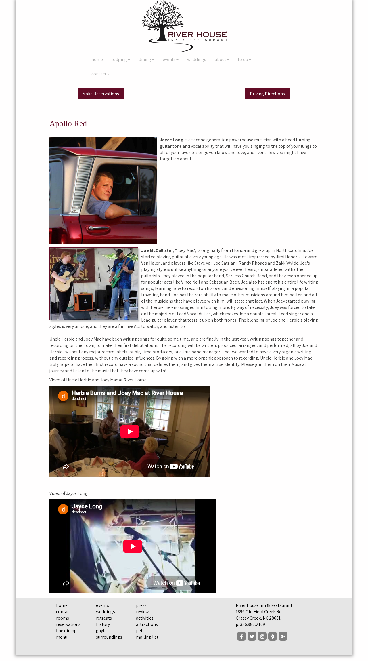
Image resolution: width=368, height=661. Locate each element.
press (141, 605)
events (102, 605)
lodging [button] (119, 59)
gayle (101, 631)
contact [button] (98, 74)
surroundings (109, 637)
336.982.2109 (252, 624)
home (97, 59)
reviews (143, 612)
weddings (196, 59)
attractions (147, 624)
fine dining (66, 631)
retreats (104, 618)
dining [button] (145, 59)
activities (145, 618)
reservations (68, 624)
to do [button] (243, 59)
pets (140, 631)
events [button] (169, 59)
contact (63, 612)
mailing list (147, 637)
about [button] (220, 59)
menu (61, 637)
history (103, 624)
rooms (62, 618)
